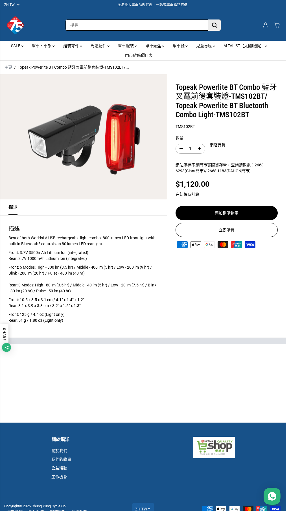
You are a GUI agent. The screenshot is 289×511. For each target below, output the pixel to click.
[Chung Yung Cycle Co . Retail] (15, 25)
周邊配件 (99, 46)
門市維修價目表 (139, 55)
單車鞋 (179, 46)
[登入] (265, 25)
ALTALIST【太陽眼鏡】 (244, 46)
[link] (214, 447)
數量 (179, 138)
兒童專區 (204, 46)
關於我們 (59, 450)
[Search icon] (214, 25)
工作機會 (59, 477)
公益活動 (59, 468)
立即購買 (227, 230)
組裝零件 (71, 46)
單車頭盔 (153, 46)
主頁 (8, 67)
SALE (16, 46)
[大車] (277, 25)
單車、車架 (42, 46)
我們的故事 (61, 459)
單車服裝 (126, 46)
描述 (12, 207)
